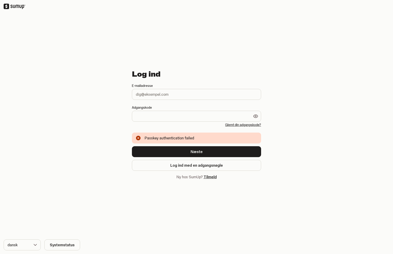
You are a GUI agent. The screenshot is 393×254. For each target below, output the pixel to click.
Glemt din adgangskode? (243, 125)
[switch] (255, 116)
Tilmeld (210, 177)
